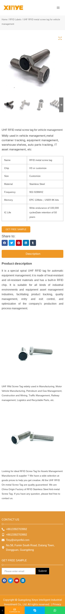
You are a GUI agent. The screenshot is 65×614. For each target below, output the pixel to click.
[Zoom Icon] (60, 38)
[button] (5, 243)
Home (4, 19)
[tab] (32, 254)
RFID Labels (15, 19)
